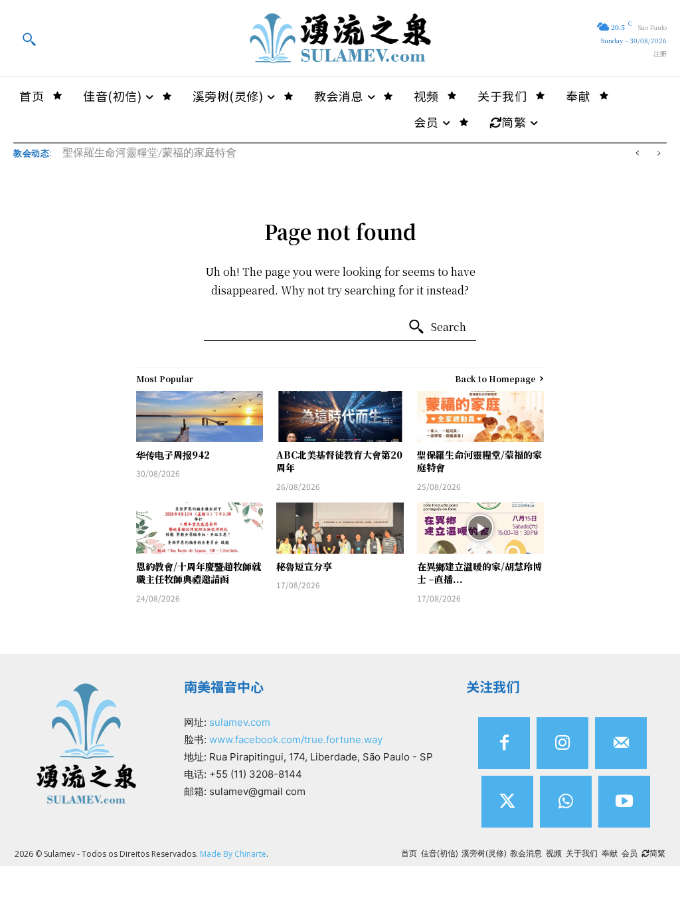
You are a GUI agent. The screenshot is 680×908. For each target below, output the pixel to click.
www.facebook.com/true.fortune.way (295, 739)
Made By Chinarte (233, 853)
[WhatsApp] (566, 802)
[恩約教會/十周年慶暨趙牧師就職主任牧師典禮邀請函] (199, 528)
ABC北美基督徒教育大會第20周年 (339, 461)
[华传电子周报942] (199, 416)
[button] (28, 38)
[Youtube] (624, 802)
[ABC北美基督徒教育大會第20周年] (339, 416)
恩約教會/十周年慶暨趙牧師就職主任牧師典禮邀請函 (198, 573)
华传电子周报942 (173, 454)
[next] (658, 153)
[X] (507, 802)
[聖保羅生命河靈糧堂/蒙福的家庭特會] (480, 416)
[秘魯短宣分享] (339, 528)
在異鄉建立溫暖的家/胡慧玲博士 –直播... (479, 573)
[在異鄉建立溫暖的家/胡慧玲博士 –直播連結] (480, 528)
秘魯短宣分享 (304, 566)
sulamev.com (239, 722)
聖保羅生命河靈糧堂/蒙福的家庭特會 (149, 153)
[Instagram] (562, 743)
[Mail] (621, 743)
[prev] (637, 153)
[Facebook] (504, 743)
